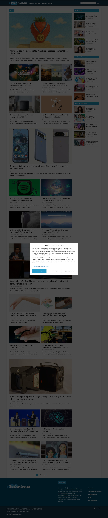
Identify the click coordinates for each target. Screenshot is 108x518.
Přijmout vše (39, 271)
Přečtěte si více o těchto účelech (41, 266)
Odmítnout (54, 271)
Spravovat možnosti (69, 271)
